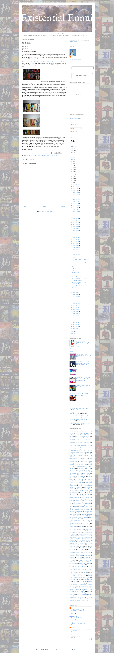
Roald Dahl (72, 569)
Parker (90, 549)
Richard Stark (80, 565)
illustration (79, 511)
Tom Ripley (84, 593)
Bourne (82, 450)
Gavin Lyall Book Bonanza (78, 288)
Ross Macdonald (87, 571)
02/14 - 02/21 (76, 316)
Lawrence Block (80, 530)
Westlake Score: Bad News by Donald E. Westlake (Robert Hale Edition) (83, 355)
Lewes (79, 532)
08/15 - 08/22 (76, 224)
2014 (72, 174)
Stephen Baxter (74, 583)
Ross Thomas (73, 572)
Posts (73, 128)
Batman (84, 444)
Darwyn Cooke (73, 471)
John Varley (72, 524)
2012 (72, 178)
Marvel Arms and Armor (80, 538)
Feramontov (74, 492)
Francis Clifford (87, 494)
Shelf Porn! (74, 274)
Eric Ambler (87, 487)
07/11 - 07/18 (76, 235)
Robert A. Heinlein (82, 569)
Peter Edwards (80, 555)
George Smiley (73, 499)
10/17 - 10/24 (76, 205)
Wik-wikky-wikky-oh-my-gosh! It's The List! (79, 282)
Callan (80, 458)
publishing (72, 560)
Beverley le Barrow (85, 445)
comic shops (78, 463)
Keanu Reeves (87, 527)
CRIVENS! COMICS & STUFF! (78, 608)
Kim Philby (72, 529)
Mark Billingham (73, 537)
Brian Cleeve (88, 450)
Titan (88, 591)
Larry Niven (73, 530)
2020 (72, 161)
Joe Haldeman (89, 520)
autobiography (87, 442)
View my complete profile (75, 59)
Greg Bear (86, 502)
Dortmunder (81, 482)
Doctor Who (81, 479)
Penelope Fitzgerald (81, 554)
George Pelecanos (85, 497)
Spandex (80, 579)
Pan (47, 155)
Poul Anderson (86, 558)
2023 (72, 155)
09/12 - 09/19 (76, 216)
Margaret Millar (87, 535)
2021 (72, 159)
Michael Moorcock (83, 543)
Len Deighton (88, 531)
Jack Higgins (77, 514)
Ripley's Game (80, 568)
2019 (72, 163)
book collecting (29, 155)
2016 (72, 169)
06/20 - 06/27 (76, 241)
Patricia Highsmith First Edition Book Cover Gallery (59, 35)
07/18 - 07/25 (76, 233)
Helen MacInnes (81, 508)
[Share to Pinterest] (61, 153)
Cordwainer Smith (79, 464)
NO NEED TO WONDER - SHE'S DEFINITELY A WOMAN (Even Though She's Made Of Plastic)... (80, 611)
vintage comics (81, 597)
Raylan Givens (78, 561)
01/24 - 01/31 (76, 322)
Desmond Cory (78, 478)
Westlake (82, 599)
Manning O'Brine (74, 535)
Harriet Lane (81, 506)
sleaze (81, 577)
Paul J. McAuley (73, 554)
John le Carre (86, 523)
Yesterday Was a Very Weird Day (78, 623)
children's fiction (86, 460)
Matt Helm (88, 540)
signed (90, 575)
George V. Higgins (83, 499)
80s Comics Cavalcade (79, 431)
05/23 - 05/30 (76, 250)
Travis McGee (84, 594)
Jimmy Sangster (77, 520)
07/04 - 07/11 (76, 237)
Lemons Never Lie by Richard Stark (79, 263)
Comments (74, 131)
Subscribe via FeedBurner (75, 118)
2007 (72, 333)
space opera (72, 579)
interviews (80, 512)
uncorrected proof (80, 596)
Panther (73, 549)
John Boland (73, 521)
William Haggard (76, 600)
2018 (72, 165)
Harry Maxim (73, 508)
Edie (76, 485)
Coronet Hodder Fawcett (79, 466)
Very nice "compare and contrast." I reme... (79, 408)
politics (85, 557)
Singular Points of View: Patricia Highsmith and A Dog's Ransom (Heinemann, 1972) (83, 379)
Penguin (88, 554)
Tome (78, 594)
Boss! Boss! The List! (81, 395)
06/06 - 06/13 (76, 245)
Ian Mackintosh (87, 509)
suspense (89, 583)
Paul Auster (80, 552)
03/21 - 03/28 (76, 305)
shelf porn (50, 155)
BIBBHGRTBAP (73, 447)
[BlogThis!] (56, 153)
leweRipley (74, 532)
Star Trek (75, 581)
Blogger (76, 649)
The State (85, 587)
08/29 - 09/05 (76, 220)
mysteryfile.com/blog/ (76, 622)
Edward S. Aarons (83, 485)
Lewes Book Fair (88, 532)
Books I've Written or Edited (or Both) (79, 35)
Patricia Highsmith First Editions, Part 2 (79, 256)
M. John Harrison (82, 534)
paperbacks (81, 549)
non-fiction (75, 547)
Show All (90, 639)
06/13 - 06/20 (76, 243)
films (82, 492)
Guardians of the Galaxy (75, 505)
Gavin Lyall (80, 496)
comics (86, 463)
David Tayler (79, 473)
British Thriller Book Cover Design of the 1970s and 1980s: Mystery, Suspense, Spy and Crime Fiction (52, 33)
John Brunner (79, 521)
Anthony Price (73, 441)
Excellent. (72, 351)
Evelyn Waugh (75, 490)
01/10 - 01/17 (76, 326)
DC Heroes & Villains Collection (78, 475)
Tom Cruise (78, 592)
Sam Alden (80, 572)
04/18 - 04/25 (76, 297)
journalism (81, 526)
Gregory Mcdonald (41, 155)
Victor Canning (73, 597)
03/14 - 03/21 (76, 307)
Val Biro (87, 596)
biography (81, 447)
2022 (72, 157)
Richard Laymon (72, 564)
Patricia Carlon (82, 551)
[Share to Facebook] (59, 153)
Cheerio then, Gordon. (77, 276)
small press (86, 577)
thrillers (80, 591)
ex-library (82, 490)
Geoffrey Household (74, 497)
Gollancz (84, 500)
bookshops (75, 450)
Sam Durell (86, 572)
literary (73, 534)
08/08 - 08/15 (76, 226)
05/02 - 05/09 (76, 292)
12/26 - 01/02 (76, 184)
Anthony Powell (87, 439)
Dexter (72, 479)
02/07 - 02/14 (76, 318)
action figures (79, 433)
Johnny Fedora (79, 525)
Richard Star (34, 62)
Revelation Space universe (84, 563)
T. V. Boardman (82, 584)
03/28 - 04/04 (76, 303)
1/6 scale (71, 431)
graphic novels (78, 502)
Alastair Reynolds (85, 436)
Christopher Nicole (73, 461)
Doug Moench (89, 482)
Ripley (72, 566)
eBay (79, 484)
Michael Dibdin (81, 541)
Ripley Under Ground (81, 566)
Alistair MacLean (73, 437)
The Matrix (79, 587)
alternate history (82, 437)
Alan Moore (77, 436)
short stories (82, 575)
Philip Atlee (79, 557)
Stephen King (56, 155)
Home (44, 206)
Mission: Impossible (78, 544)
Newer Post (26, 206)
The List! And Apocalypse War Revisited (83, 386)
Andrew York (79, 439)
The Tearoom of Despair (77, 627)
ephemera (79, 487)
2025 (72, 150)
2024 (72, 153)
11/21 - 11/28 (76, 195)
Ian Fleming (78, 509)
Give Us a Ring (75, 268)
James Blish (76, 515)
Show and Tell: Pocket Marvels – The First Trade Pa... (79, 279)
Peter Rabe (72, 557)
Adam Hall (86, 433)
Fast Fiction (89, 490)
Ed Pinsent (84, 484)
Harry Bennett (89, 506)
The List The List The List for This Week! (79, 393)
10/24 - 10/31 (76, 203)
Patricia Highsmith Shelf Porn (59, 62)
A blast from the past (75, 636)
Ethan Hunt (81, 488)
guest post (84, 505)
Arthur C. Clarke (82, 441)
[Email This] (54, 153)
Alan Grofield (83, 435)
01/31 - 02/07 (76, 320)
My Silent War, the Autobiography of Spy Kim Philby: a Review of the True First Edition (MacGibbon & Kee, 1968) (83, 343)
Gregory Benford (77, 503)
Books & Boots (74, 616)
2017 (72, 167)
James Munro (77, 517)
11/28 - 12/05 (76, 193)
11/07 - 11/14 (76, 199)
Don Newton (88, 479)
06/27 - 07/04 (76, 239)
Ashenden (88, 441)
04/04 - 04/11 (76, 301)
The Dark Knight (84, 586)
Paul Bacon (87, 552)
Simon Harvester (76, 577)
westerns (77, 599)
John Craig (85, 521)
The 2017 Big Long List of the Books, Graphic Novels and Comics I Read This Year (83, 363)
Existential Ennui (27, 33)
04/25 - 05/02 (76, 294)
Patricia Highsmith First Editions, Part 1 (79, 260)
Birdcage (88, 447)
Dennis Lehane (82, 476)
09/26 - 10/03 (76, 212)
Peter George (87, 555)
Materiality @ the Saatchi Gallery (77, 617)
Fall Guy (74, 270)
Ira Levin (86, 512)
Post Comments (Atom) (47, 211)
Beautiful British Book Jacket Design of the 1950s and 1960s (35, 35)
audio (81, 442)
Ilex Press (72, 511)
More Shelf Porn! (76, 272)
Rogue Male (78, 571)
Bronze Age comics (78, 456)
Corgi (86, 464)
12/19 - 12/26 (76, 186)
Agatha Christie (73, 434)
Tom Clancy (72, 592)
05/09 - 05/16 (76, 254)
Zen (86, 600)
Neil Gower (82, 546)
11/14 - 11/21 (76, 197)
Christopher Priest (83, 461)
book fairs (89, 449)
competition (72, 464)
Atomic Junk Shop (75, 634)
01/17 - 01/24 (76, 324)
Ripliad (88, 568)
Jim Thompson (86, 518)
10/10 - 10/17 (76, 207)
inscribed (73, 512)
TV (73, 596)
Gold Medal (76, 500)
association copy (73, 442)
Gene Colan (87, 496)
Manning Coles (89, 534)
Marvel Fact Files (80, 540)
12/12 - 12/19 (76, 188)
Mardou (81, 535)
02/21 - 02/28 (76, 313)
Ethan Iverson (88, 488)
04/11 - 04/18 (76, 299)
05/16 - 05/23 (76, 252)
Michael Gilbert (74, 543)
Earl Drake (73, 484)
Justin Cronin (72, 527)
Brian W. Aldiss (80, 452)
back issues (72, 444)
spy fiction (88, 579)
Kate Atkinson (80, 527)
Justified (88, 526)
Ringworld (90, 564)
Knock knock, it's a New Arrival (79, 290)
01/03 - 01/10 (76, 328)
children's (77, 460)
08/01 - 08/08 (76, 228)
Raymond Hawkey (87, 561)
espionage (72, 488)
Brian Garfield (72, 452)
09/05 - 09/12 (76, 218)
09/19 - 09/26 (76, 214)
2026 (72, 148)
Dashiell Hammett (83, 471)
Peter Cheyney (72, 555)
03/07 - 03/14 (76, 309)
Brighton (87, 452)
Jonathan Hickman (73, 526)
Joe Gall (83, 520)
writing (83, 600)
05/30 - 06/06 (76, 247)
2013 (72, 176)
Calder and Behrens (73, 458)
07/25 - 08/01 (76, 231)
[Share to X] (58, 153)
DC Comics (86, 473)
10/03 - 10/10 (76, 209)
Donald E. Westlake (75, 481)
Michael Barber (73, 541)
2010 (72, 182)
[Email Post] (51, 153)
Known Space (89, 529)
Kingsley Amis (80, 529)
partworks (75, 551)
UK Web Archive (73, 41)
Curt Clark (72, 470)
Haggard (76, 506)
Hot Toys (71, 509)
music (85, 544)
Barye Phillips (78, 444)
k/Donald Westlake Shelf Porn (43, 62)
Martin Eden (87, 537)
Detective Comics (88, 477)
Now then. (78, 369)
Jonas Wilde (87, 524)
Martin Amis (80, 537)
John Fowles (78, 523)
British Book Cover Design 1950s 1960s (81, 453)
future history (72, 496)
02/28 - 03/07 (76, 311)
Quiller (81, 560)
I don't (71, 349)
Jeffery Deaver (84, 517)
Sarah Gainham (78, 574)
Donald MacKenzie (73, 482)
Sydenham (75, 584)
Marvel (71, 538)
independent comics (88, 511)
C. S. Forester (87, 456)
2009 (72, 331)
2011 (72, 180)
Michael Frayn (89, 541)
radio (86, 560)
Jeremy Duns (78, 518)
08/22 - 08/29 (76, 222)
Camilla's (85, 458)
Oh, (73, 266)
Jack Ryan (84, 514)
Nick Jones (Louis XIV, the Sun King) (79, 57)
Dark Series (88, 470)
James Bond (84, 515)
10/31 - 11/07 (76, 201)
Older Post (63, 206)
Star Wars (90, 581)
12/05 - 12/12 (76, 190)
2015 (72, 172)
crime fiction (83, 468)
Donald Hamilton (87, 481)
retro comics (74, 563)
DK (76, 479)
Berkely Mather (76, 445)
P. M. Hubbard (83, 547)
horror (88, 508)
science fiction (88, 574)
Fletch (35, 155)
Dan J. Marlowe (79, 470)
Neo (86, 546)
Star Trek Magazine (83, 581)
